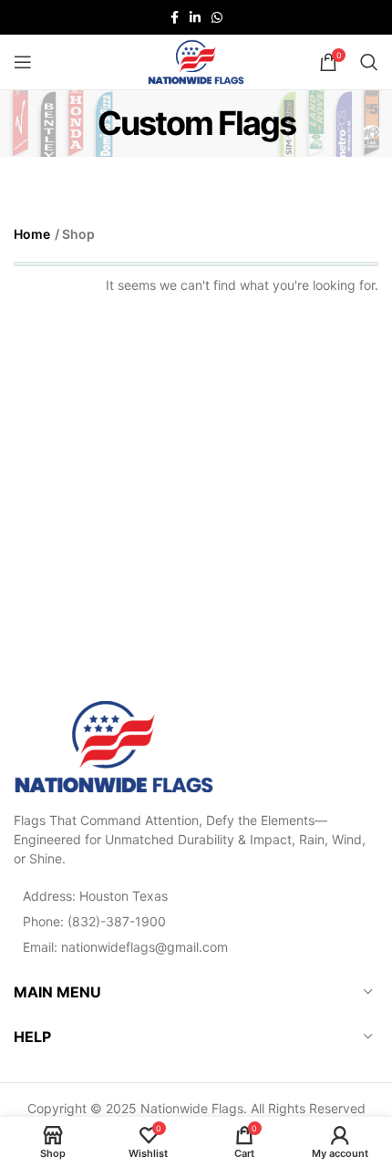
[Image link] (114, 745)
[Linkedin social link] (195, 18)
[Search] (369, 62)
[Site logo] (196, 60)
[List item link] (196, 921)
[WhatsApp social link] (217, 18)
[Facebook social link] (174, 18)
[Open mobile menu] (23, 62)
